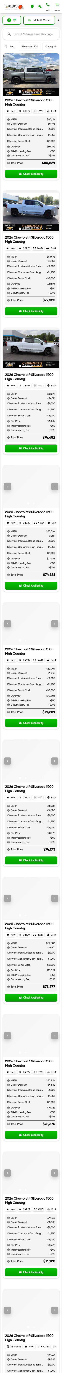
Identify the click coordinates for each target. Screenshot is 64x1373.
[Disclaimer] (8, 119)
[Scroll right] (58, 20)
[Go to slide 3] (31, 91)
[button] (32, 6)
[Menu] (57, 5)
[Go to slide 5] (43, 91)
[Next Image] (54, 74)
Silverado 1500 (30, 46)
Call (48, 10)
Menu (57, 10)
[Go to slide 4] (37, 91)
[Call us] (47, 4)
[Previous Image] (7, 74)
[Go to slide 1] (20, 91)
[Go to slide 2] (25, 91)
